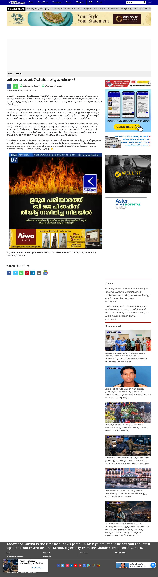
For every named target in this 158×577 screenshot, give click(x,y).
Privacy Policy (121, 553)
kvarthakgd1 (14, 90)
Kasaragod (56, 2)
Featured (109, 283)
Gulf (90, 2)
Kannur (69, 2)
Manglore (80, 2)
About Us (46, 553)
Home (31, 2)
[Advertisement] (76, 55)
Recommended (113, 326)
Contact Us (83, 553)
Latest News (43, 2)
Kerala (99, 2)
